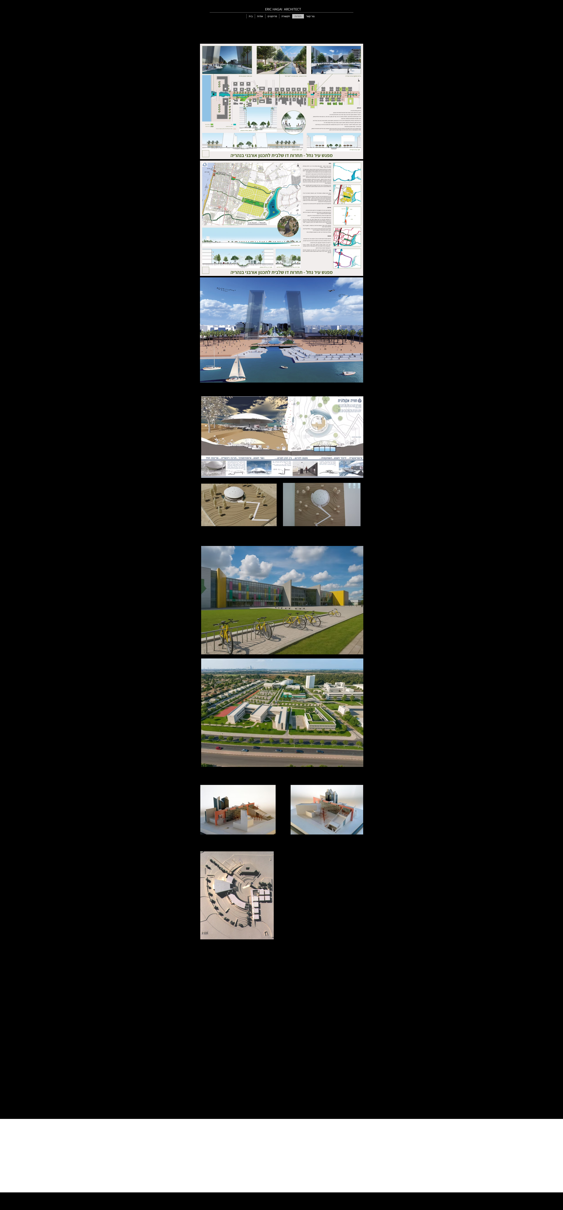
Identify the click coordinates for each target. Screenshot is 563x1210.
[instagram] (319, 1196)
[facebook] (311, 1196)
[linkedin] (315, 1196)
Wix (299, 1196)
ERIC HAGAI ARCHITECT (283, 9)
